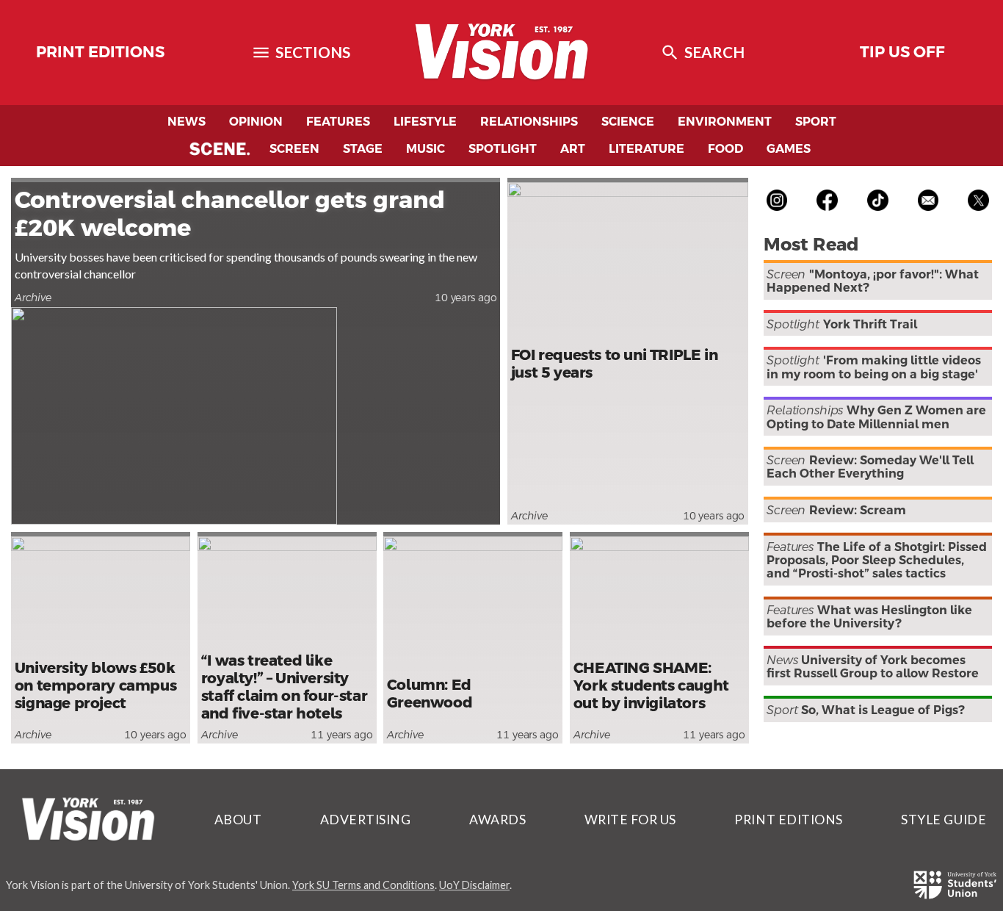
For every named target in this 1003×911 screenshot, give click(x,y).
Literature (646, 149)
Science (627, 122)
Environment (725, 122)
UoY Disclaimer (474, 885)
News (186, 122)
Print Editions (100, 52)
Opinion (256, 122)
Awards (497, 819)
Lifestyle (425, 122)
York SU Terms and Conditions (363, 885)
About (238, 819)
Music (425, 149)
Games (789, 149)
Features (338, 122)
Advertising (365, 819)
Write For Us (630, 819)
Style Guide (943, 819)
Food (725, 149)
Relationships (529, 122)
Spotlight (502, 149)
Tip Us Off (902, 52)
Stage (363, 149)
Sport (815, 122)
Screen (294, 149)
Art (572, 149)
